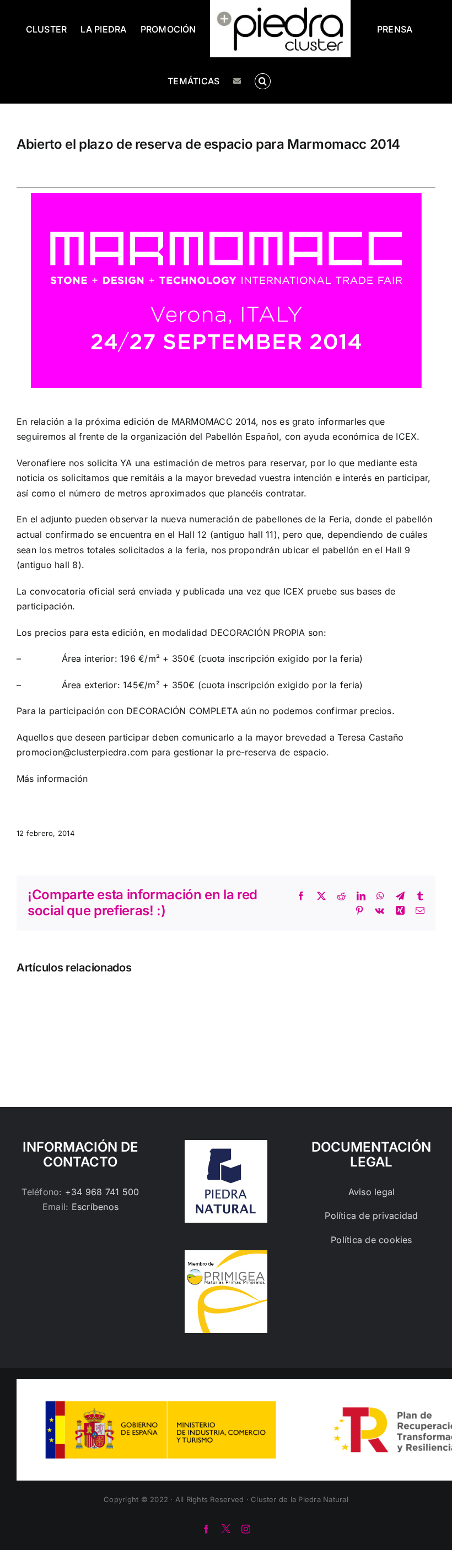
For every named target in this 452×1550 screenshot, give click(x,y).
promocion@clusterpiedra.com (82, 752)
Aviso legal (371, 1191)
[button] (262, 80)
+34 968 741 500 (102, 1191)
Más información (52, 778)
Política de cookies (371, 1239)
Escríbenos (95, 1206)
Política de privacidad (371, 1215)
